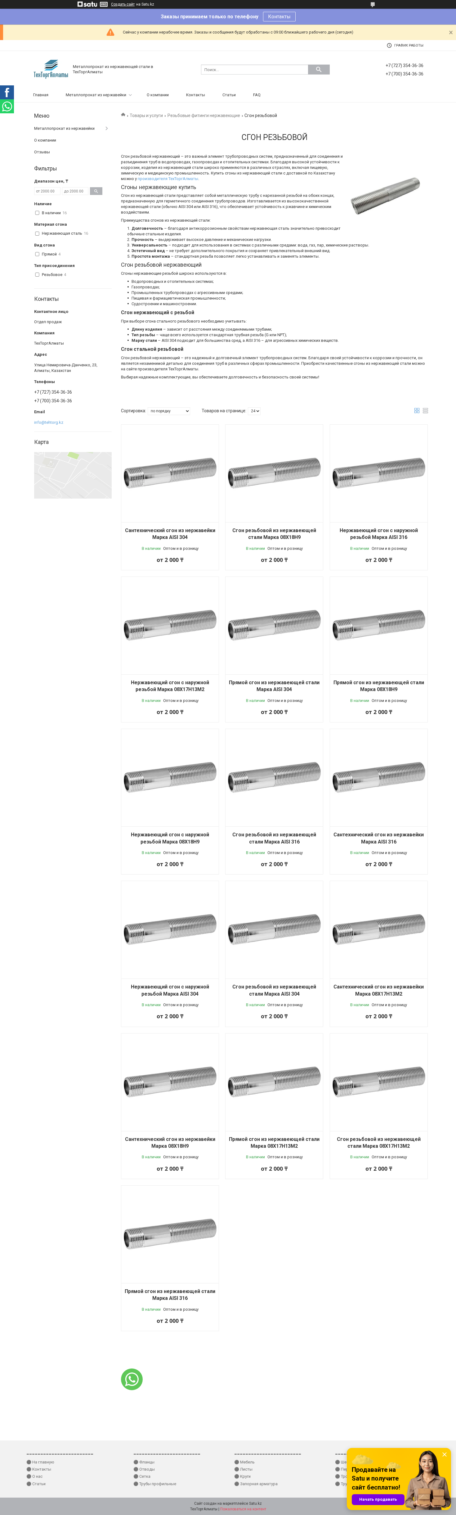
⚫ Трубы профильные (154, 1483)
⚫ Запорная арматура (256, 1483)
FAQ (257, 95)
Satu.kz (255, 1503)
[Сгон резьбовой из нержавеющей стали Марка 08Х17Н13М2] (378, 1082)
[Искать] (319, 70)
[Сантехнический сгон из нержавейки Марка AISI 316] (378, 777)
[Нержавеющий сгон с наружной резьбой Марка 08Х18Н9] (170, 777)
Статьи (229, 95)
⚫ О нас (34, 1476)
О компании (158, 95)
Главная (40, 95)
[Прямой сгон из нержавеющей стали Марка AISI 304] (274, 625)
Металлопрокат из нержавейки (96, 95)
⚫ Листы (243, 1469)
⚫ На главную (40, 1462)
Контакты (279, 17)
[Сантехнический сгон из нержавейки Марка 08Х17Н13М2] (378, 930)
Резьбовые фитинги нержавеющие (204, 115)
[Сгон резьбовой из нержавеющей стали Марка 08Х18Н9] (274, 473)
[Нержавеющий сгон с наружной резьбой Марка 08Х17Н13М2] (170, 625)
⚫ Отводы (144, 1469)
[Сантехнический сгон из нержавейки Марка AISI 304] (170, 473)
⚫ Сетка (141, 1476)
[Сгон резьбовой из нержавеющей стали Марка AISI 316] (274, 777)
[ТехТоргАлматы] (51, 69)
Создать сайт (123, 4)
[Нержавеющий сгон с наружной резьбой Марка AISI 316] (378, 473)
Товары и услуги (146, 115)
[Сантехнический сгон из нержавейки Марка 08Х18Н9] (170, 1082)
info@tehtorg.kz (48, 422)
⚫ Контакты (38, 1469)
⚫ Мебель (244, 1462)
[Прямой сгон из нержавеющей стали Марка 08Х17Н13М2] (274, 1082)
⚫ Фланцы (143, 1462)
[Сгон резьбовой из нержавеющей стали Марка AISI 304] (274, 930)
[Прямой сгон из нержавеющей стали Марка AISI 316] (170, 1234)
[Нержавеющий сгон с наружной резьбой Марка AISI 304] (170, 930)
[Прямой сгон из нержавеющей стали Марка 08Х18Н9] (378, 625)
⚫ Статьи (36, 1483)
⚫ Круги (242, 1476)
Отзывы (42, 152)
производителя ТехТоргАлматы (168, 178)
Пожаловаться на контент (243, 1509)
